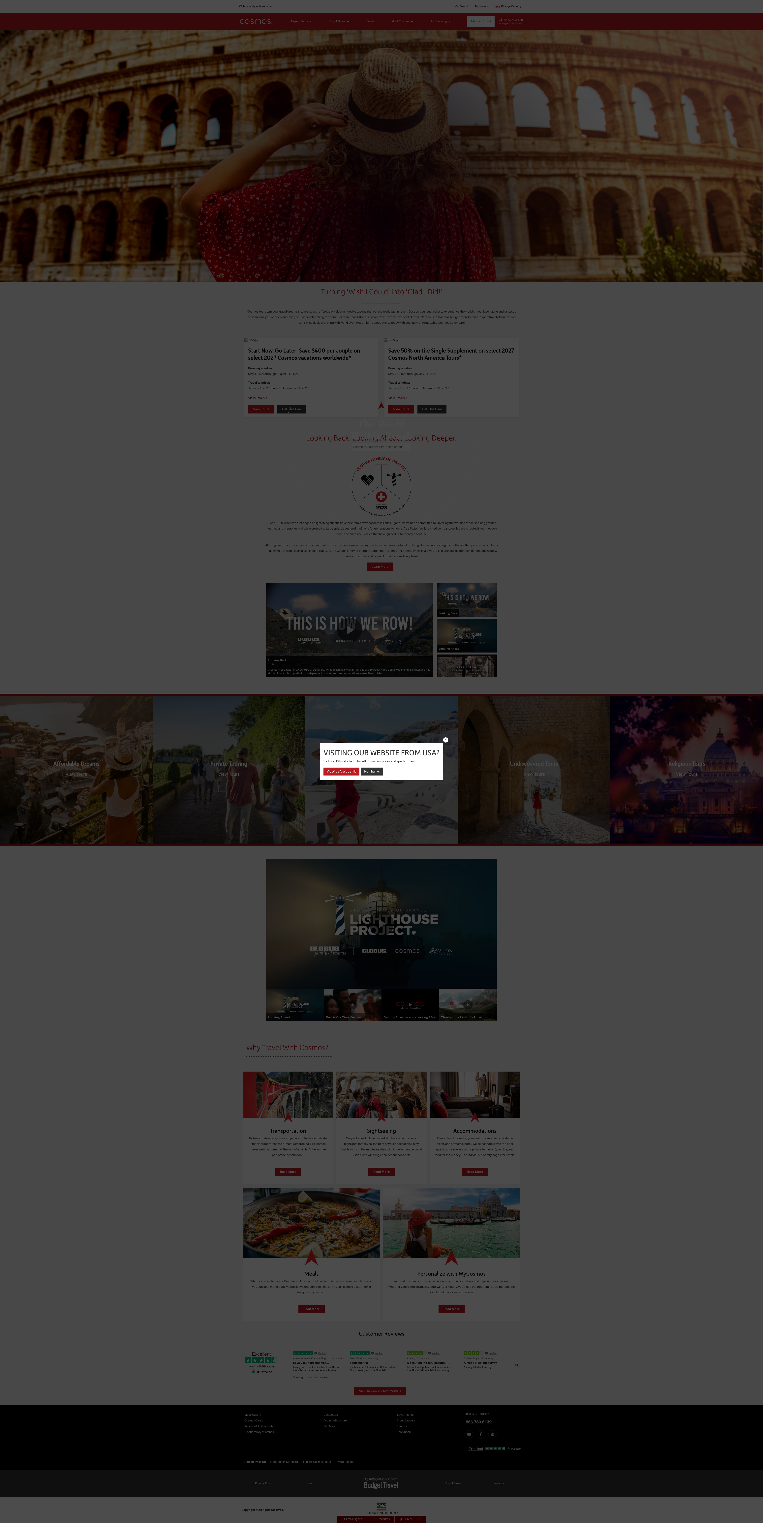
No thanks (372, 771)
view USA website (341, 771)
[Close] (445, 740)
